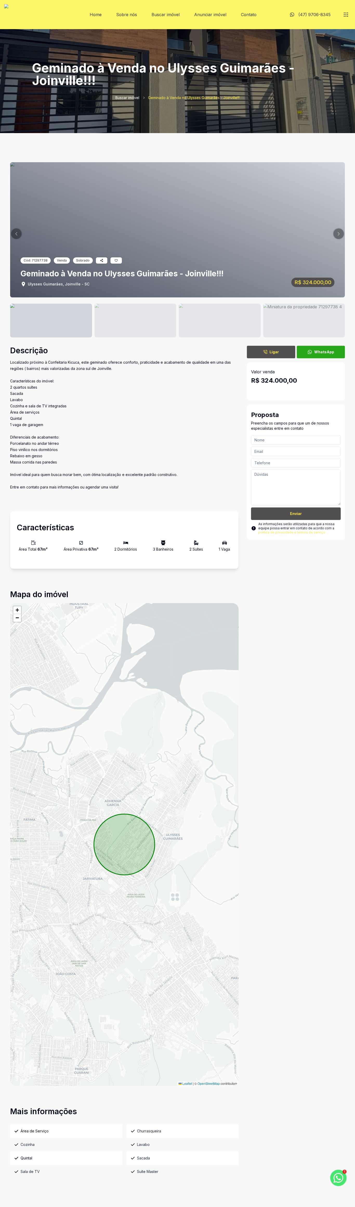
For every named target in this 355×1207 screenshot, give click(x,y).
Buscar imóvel (166, 14)
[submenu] (346, 14)
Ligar (274, 352)
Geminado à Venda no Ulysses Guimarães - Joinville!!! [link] (194, 97)
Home (96, 14)
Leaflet (187, 1083)
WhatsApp (324, 352)
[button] (16, 234)
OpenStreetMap (209, 1083)
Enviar (296, 513)
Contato (249, 14)
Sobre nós (126, 14)
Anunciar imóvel (210, 14)
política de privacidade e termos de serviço (291, 532)
